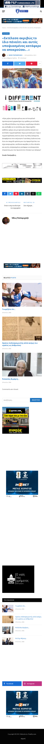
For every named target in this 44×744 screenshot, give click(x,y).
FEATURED (6, 33)
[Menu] (3, 11)
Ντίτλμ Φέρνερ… (21, 639)
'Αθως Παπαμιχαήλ (15, 55)
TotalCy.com (32, 734)
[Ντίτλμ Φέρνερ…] (7, 641)
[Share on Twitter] (7, 64)
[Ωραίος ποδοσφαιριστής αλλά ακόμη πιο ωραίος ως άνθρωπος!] (22, 328)
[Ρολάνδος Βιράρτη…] (22, 364)
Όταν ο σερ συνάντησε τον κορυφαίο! (12, 207)
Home (4, 28)
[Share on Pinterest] (31, 64)
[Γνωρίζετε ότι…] (22, 295)
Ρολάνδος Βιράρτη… (11, 379)
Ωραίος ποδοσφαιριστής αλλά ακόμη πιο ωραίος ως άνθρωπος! (20, 344)
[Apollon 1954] (22, 11)
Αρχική (23, 738)
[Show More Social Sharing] (40, 64)
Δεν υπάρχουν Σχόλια (10, 58)
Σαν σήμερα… (28, 206)
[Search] (41, 11)
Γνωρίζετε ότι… (9, 309)
